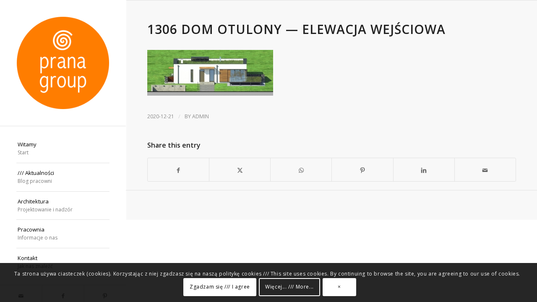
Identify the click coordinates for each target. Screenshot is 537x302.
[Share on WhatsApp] (301, 169)
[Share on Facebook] (178, 169)
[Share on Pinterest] (362, 169)
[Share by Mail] (485, 169)
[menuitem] (62, 149)
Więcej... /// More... (289, 287)
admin (200, 116)
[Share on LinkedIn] (424, 169)
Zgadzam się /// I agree (220, 287)
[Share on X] (239, 169)
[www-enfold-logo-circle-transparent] (63, 63)
